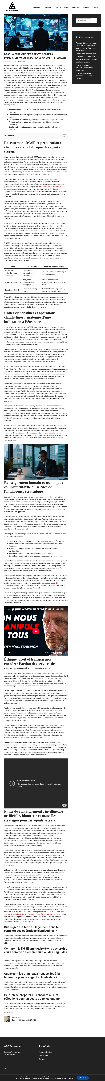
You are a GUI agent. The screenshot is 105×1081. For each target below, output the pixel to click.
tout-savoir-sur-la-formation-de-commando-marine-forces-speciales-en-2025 (32, 914)
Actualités (9, 1012)
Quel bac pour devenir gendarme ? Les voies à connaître (84, 75)
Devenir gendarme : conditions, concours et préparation (84, 67)
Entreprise (37, 7)
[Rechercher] (94, 20)
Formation (47, 7)
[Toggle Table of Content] (63, 136)
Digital (66, 7)
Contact (42, 1059)
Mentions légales (45, 1052)
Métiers (96, 7)
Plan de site (43, 1056)
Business (57, 7)
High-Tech (76, 7)
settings (70, 1079)
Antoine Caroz (17, 1017)
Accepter (83, 1078)
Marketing (86, 7)
